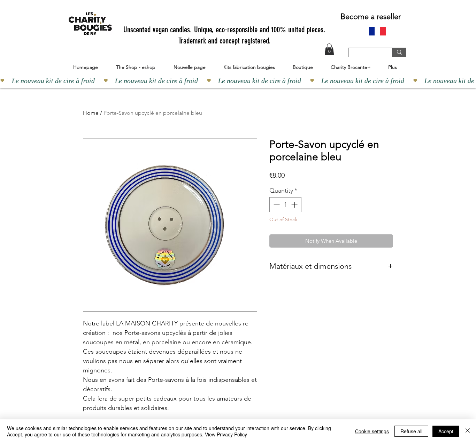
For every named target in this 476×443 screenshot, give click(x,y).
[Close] (467, 431)
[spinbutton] (285, 205)
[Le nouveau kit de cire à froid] (238, 80)
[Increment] (295, 205)
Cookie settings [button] (372, 431)
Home (91, 113)
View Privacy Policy (226, 434)
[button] (329, 49)
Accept (445, 431)
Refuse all (411, 431)
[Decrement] (275, 205)
